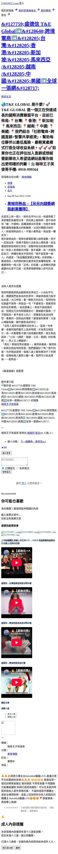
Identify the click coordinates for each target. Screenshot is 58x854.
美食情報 (27, 177)
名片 (9, 190)
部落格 (11, 187)
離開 (18, 848)
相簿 (9, 183)
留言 (37, 433)
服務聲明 (34, 811)
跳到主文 (6, 96)
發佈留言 (6, 472)
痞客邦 (31, 433)
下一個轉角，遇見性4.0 (33, 441)
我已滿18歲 (7, 848)
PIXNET (14, 807)
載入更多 (6, 453)
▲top (4, 447)
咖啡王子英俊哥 (10, 404)
